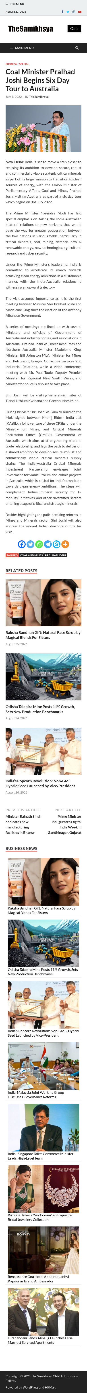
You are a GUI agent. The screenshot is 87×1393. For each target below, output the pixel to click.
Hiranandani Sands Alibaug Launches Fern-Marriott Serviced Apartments (40, 1340)
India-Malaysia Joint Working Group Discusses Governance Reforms (36, 1094)
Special (24, 64)
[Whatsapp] (39, 544)
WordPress (30, 1387)
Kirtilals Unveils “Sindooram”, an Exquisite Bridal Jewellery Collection (40, 1217)
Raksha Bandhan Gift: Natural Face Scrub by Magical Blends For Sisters (43, 635)
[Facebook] (62, 12)
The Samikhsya (39, 96)
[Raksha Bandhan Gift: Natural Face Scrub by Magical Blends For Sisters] (43, 627)
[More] (65, 544)
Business (11, 64)
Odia (74, 28)
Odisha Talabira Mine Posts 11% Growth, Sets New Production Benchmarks (40, 709)
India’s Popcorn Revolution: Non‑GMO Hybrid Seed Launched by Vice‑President (40, 783)
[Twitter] (67, 12)
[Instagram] (73, 12)
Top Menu (17, 4)
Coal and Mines (31, 555)
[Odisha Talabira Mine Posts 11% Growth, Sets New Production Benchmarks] (43, 701)
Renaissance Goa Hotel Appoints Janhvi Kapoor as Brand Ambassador (38, 1278)
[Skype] (56, 544)
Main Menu (24, 48)
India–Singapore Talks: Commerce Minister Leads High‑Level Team (40, 1155)
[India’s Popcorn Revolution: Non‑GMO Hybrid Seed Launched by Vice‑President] (43, 776)
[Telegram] (48, 544)
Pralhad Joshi (55, 555)
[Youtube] (80, 12)
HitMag (50, 1387)
